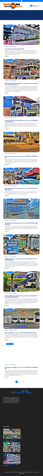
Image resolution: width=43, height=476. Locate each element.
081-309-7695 (35, 6)
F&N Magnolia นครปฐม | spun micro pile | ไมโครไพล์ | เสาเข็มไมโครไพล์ (21, 368)
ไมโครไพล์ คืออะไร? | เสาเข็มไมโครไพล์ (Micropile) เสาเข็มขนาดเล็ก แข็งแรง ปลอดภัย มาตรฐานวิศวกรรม (11, 440)
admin (7, 46)
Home (19, 17)
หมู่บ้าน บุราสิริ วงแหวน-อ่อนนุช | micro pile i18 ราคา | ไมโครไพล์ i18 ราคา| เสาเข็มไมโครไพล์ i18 (21, 296)
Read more (6, 56)
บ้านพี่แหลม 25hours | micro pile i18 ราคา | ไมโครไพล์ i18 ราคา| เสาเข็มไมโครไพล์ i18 (21, 259)
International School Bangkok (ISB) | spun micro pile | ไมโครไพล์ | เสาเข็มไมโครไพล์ (21, 121)
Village (15, 293)
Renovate (14, 46)
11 (23, 381)
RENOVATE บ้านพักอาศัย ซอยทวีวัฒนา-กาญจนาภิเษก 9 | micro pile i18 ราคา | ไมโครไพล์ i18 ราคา (21, 84)
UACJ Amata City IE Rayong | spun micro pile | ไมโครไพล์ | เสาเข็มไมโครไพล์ (21, 223)
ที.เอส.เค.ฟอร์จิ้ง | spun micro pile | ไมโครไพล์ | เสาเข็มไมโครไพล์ (20, 333)
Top (4, 403)
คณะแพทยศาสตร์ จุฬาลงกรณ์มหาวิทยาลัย (14, 49)
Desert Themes (21, 473)
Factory (11, 153)
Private (11, 46)
